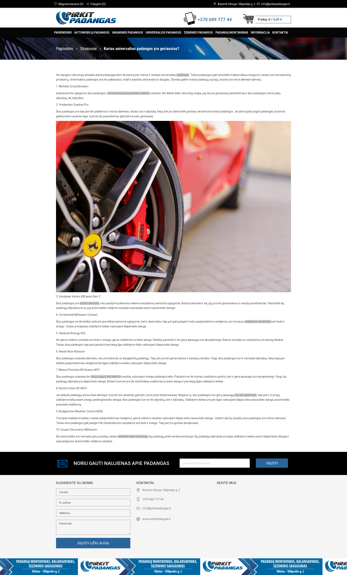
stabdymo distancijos (258, 321)
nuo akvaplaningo (245, 395)
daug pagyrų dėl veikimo (106, 376)
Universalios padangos (163, 32)
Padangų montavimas (231, 32)
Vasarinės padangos (127, 32)
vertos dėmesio (89, 303)
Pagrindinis (63, 32)
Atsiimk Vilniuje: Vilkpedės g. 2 (236, 4)
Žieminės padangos (198, 32)
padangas (183, 75)
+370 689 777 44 (215, 19)
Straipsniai (89, 48)
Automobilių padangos (91, 32)
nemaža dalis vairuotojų (133, 436)
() (71, 4)
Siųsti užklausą (93, 543)
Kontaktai (280, 32)
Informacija (260, 32)
